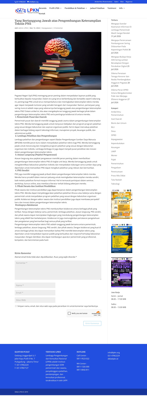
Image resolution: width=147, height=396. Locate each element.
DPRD (113, 135)
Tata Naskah (116, 180)
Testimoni (111, 8)
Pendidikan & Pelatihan (75, 8)
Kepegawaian (47, 28)
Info (121, 8)
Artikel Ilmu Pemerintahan (103, 2)
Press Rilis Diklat (118, 175)
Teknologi (115, 184)
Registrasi (129, 2)
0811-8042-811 (83, 370)
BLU (113, 127)
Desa (113, 131)
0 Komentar (58, 28)
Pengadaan (116, 167)
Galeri (116, 2)
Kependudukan (117, 143)
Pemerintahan (117, 163)
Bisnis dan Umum (118, 123)
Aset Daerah (116, 119)
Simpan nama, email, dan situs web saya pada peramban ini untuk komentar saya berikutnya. (57, 306)
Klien (122, 2)
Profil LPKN (54, 8)
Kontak (42, 14)
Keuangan (115, 147)
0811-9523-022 (83, 358)
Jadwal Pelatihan (97, 8)
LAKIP (113, 151)
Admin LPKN (23, 28)
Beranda (42, 8)
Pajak (113, 159)
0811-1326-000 (83, 366)
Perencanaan (117, 171)
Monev (114, 155)
